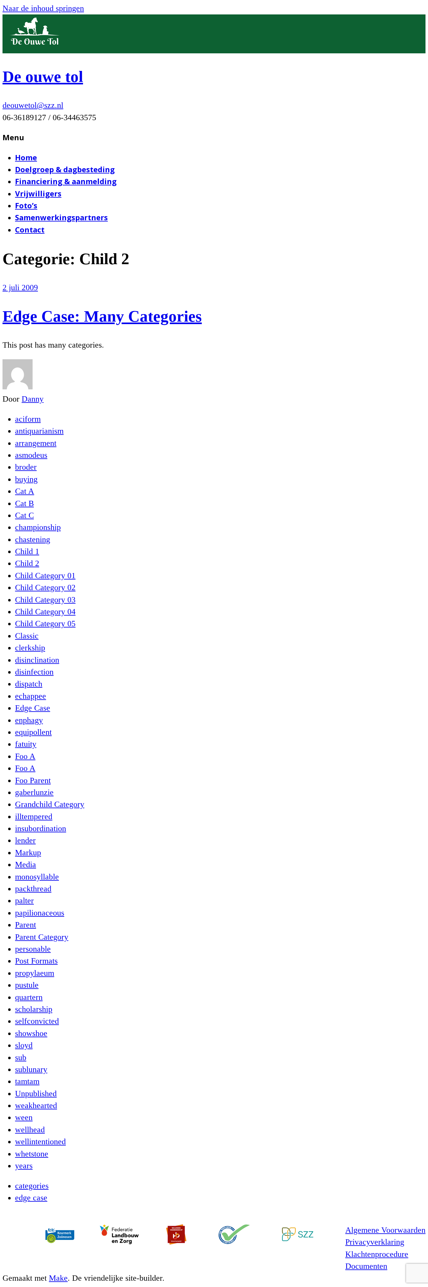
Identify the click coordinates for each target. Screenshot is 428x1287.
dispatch (28, 683)
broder (26, 467)
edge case (31, 1197)
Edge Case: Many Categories (102, 316)
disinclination (37, 660)
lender (25, 840)
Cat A (24, 491)
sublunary (31, 1069)
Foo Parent (33, 780)
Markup (28, 852)
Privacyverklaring (374, 1242)
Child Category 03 (45, 599)
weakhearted (36, 1105)
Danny (33, 398)
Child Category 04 (45, 611)
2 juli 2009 (20, 287)
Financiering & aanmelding (66, 181)
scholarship (33, 1009)
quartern (29, 997)
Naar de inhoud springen (43, 8)
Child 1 (27, 551)
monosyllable (37, 876)
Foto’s (26, 205)
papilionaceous (39, 912)
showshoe (31, 1033)
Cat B (24, 503)
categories (32, 1185)
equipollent (33, 732)
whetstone (31, 1153)
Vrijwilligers (38, 193)
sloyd (24, 1045)
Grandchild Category (49, 804)
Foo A (25, 756)
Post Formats (36, 960)
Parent (25, 924)
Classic (27, 635)
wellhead (30, 1129)
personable (33, 948)
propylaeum (34, 973)
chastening (32, 539)
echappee (30, 696)
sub (20, 1057)
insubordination (40, 828)
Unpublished (36, 1093)
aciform (28, 419)
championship (38, 527)
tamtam (27, 1081)
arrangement (35, 443)
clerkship (30, 647)
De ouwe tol (43, 76)
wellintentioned (40, 1141)
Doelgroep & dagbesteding (65, 169)
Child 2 (27, 563)
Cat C (24, 515)
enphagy (29, 720)
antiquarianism (39, 430)
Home (26, 157)
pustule (27, 985)
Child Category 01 (45, 575)
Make (58, 1278)
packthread (33, 888)
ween (24, 1117)
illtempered (33, 816)
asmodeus (31, 455)
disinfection (34, 671)
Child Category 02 (45, 587)
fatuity (25, 744)
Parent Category (41, 937)
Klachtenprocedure (376, 1254)
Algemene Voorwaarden (385, 1230)
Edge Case (32, 708)
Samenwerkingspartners (61, 217)
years (24, 1165)
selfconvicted (37, 1021)
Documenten (366, 1266)
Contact (29, 229)
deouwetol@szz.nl (33, 105)
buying (26, 479)
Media (25, 864)
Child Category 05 (45, 623)
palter (24, 900)
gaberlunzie (34, 792)
